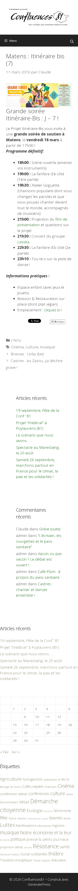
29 (15, 740)
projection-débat (11, 847)
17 (37, 725)
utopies (46, 860)
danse (69, 794)
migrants (58, 825)
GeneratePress (39, 884)
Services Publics (9, 854)
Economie (48, 811)
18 (48, 725)
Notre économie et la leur (46, 832)
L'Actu (16, 340)
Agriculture (11, 779)
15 (15, 725)
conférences (38, 793)
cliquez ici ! (53, 310)
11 (48, 717)
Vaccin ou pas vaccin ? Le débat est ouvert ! (39, 559)
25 (48, 733)
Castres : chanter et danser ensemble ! (34, 589)
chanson (50, 787)
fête (4, 818)
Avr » (16, 752)
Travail (37, 860)
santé (65, 846)
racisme (28, 847)
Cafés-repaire (33, 786)
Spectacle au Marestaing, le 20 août (31, 660)
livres (67, 818)
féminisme (62, 810)
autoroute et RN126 (56, 779)
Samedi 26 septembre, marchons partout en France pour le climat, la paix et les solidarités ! (39, 673)
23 (26, 733)
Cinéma (17, 347)
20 (70, 725)
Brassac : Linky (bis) (27, 353)
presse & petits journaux (47, 839)
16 (26, 725)
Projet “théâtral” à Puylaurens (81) (29, 647)
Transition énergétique (16, 860)
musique (47, 347)
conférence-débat (13, 794)
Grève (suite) (49, 529)
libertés (56, 818)
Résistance (46, 846)
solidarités (39, 854)
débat (24, 801)
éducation (59, 860)
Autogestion (33, 779)
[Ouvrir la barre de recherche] (72, 42)
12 (59, 717)
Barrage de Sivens (11, 787)
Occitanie (4, 839)
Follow (60, 321)
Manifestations (26, 825)
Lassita (23, 241)
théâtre (55, 853)
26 (59, 733)
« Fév (4, 752)
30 (26, 740)
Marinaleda (44, 826)
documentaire (9, 802)
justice (45, 818)
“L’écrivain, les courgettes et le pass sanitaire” (38, 541)
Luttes (7, 824)
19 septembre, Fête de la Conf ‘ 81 (29, 640)
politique (17, 839)
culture (32, 347)
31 (37, 740)
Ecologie (34, 810)
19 (59, 725)
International (34, 818)
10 (37, 717)
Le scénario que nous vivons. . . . (27, 653)
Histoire (21, 818)
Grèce (12, 818)
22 (15, 733)
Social (25, 854)
